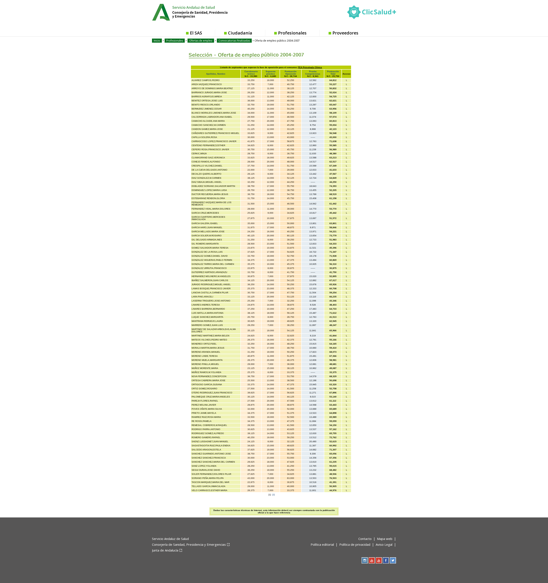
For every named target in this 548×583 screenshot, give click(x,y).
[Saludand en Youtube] (379, 560)
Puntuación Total (333, 72)
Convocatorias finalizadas (234, 40)
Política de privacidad (354, 544)
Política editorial (322, 544)
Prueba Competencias (312, 72)
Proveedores (345, 33)
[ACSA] (152, 557)
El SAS (196, 33)
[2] (273, 494)
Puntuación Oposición (290, 72)
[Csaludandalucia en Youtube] (372, 560)
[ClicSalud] (371, 13)
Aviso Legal (384, 544)
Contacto (365, 539)
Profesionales (292, 33)
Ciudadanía (240, 33)
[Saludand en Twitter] (393, 560)
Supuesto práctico (270, 72)
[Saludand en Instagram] (365, 560)
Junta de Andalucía (165, 550)
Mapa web (384, 539)
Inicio (157, 40)
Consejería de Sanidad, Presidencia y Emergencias (189, 544)
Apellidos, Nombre (215, 74)
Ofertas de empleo (200, 40)
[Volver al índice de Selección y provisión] (233, 52)
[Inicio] (200, 11)
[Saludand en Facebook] (386, 560)
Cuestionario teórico (251, 72)
